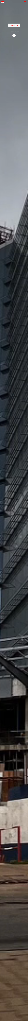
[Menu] (25, 2)
